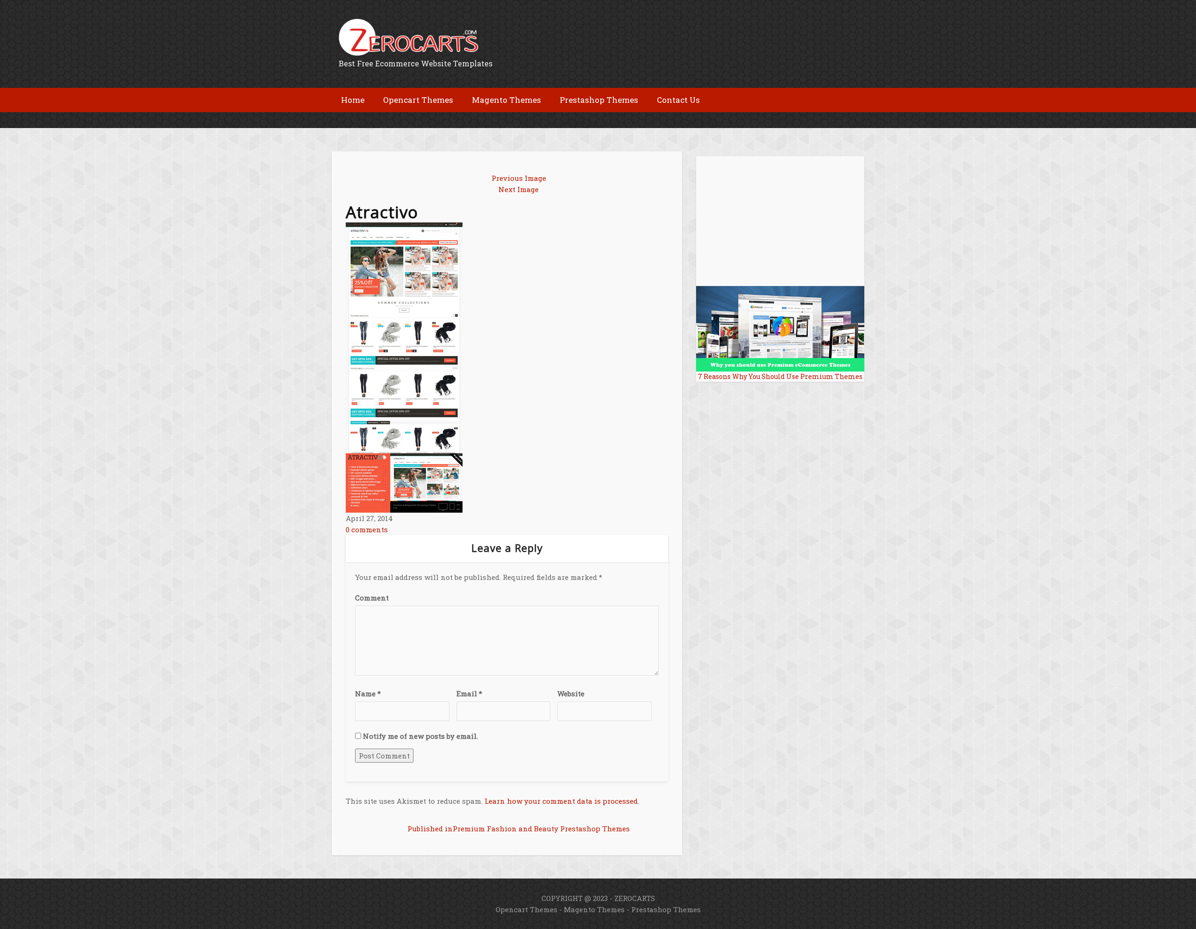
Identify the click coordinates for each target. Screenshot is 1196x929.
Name (368, 693)
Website (570, 693)
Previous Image (518, 178)
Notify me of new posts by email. (420, 736)
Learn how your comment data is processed (561, 801)
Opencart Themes (526, 909)
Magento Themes (594, 909)
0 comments (367, 529)
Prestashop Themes (666, 909)
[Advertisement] (441, 119)
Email (469, 693)
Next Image (518, 189)
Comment (372, 597)
